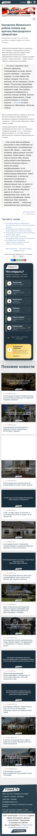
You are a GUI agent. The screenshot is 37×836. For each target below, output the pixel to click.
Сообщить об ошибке (20, 794)
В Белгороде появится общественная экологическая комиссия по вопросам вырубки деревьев (20, 225)
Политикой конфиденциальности (20, 826)
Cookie (22, 815)
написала (20, 131)
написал (17, 102)
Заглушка (20, 796)
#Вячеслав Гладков (25, 249)
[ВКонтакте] (12, 260)
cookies (19, 810)
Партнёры (6, 799)
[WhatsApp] (17, 260)
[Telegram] (20, 260)
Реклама (14, 799)
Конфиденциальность (10, 802)
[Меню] (34, 2)
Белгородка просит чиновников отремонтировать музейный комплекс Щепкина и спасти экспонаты (17, 242)
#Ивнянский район (11, 249)
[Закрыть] (34, 19)
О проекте (5, 796)
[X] (14, 260)
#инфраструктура (19, 250)
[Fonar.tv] (6, 2)
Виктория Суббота (29, 212)
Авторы (13, 796)
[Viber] (25, 260)
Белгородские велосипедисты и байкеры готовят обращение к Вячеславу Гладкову (19, 230)
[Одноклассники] (22, 260)
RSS (4, 794)
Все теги (10, 794)
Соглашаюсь (19, 830)
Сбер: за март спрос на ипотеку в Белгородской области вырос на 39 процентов (20, 237)
